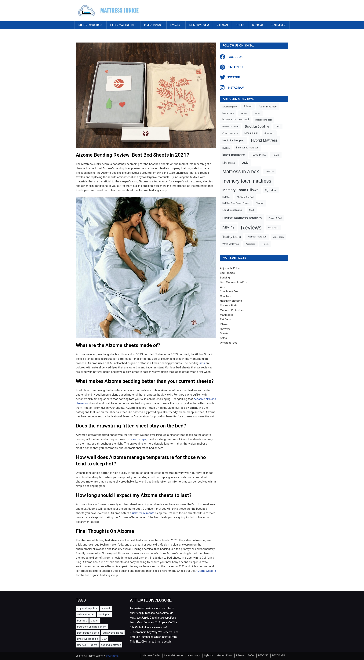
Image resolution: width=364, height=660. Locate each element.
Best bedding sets (263, 120)
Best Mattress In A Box (233, 282)
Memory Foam (199, 25)
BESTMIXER (278, 25)
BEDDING (257, 25)
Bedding (225, 277)
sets (202, 363)
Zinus (265, 243)
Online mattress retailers (242, 218)
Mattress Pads (228, 305)
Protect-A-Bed (275, 218)
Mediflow (270, 171)
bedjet (257, 113)
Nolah (251, 210)
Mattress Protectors (231, 309)
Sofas (240, 25)
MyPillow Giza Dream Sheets (235, 203)
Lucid (245, 162)
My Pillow (270, 190)
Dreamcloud (250, 133)
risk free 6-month (143, 513)
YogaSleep (250, 244)
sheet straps (138, 439)
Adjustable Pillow (230, 268)
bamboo (244, 113)
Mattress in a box (240, 171)
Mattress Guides (90, 25)
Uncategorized (228, 342)
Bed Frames (227, 272)
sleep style (273, 227)
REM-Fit (228, 227)
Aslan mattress (268, 106)
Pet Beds (225, 319)
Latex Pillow (259, 154)
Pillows (224, 324)
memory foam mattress (246, 181)
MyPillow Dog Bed (245, 197)
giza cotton (269, 133)
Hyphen (226, 148)
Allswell (248, 106)
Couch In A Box (229, 291)
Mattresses (226, 314)
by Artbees (112, 655)
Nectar (260, 203)
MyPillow (226, 197)
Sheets (224, 333)
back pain (228, 113)
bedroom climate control (235, 119)
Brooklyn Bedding (257, 126)
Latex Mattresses (123, 25)
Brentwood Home (230, 126)
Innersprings (153, 25)
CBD (278, 126)
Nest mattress (232, 210)
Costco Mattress (230, 133)
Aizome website (205, 570)
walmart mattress (257, 236)
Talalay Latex (231, 237)
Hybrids (175, 25)
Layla (276, 154)
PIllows (222, 25)
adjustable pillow (229, 107)
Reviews (251, 227)
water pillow (278, 237)
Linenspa (228, 163)
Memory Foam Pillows (240, 190)
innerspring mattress (247, 147)
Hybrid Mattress (264, 140)
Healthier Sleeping (233, 140)
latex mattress (233, 155)
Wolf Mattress (230, 243)
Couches (225, 296)
